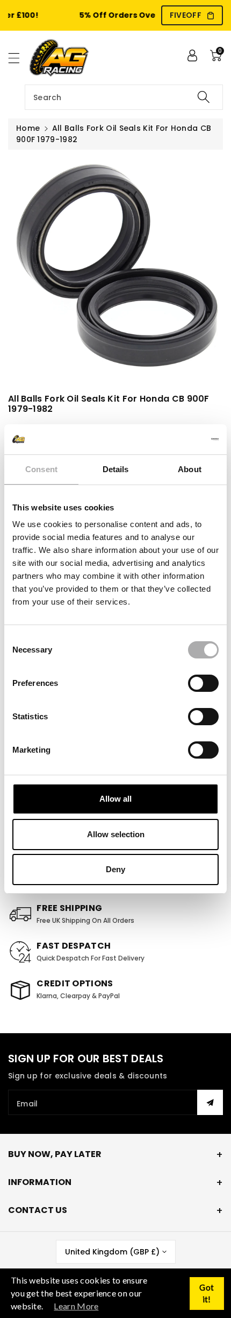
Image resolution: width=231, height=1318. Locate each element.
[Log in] (192, 55)
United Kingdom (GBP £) (112, 1251)
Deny (115, 869)
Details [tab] (116, 469)
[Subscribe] (210, 1102)
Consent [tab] (41, 469)
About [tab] (189, 469)
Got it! (206, 1293)
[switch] (203, 683)
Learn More (76, 1306)
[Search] (203, 97)
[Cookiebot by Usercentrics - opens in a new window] (172, 439)
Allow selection (116, 834)
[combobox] (123, 97)
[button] (19, 58)
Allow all (115, 798)
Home (28, 128)
